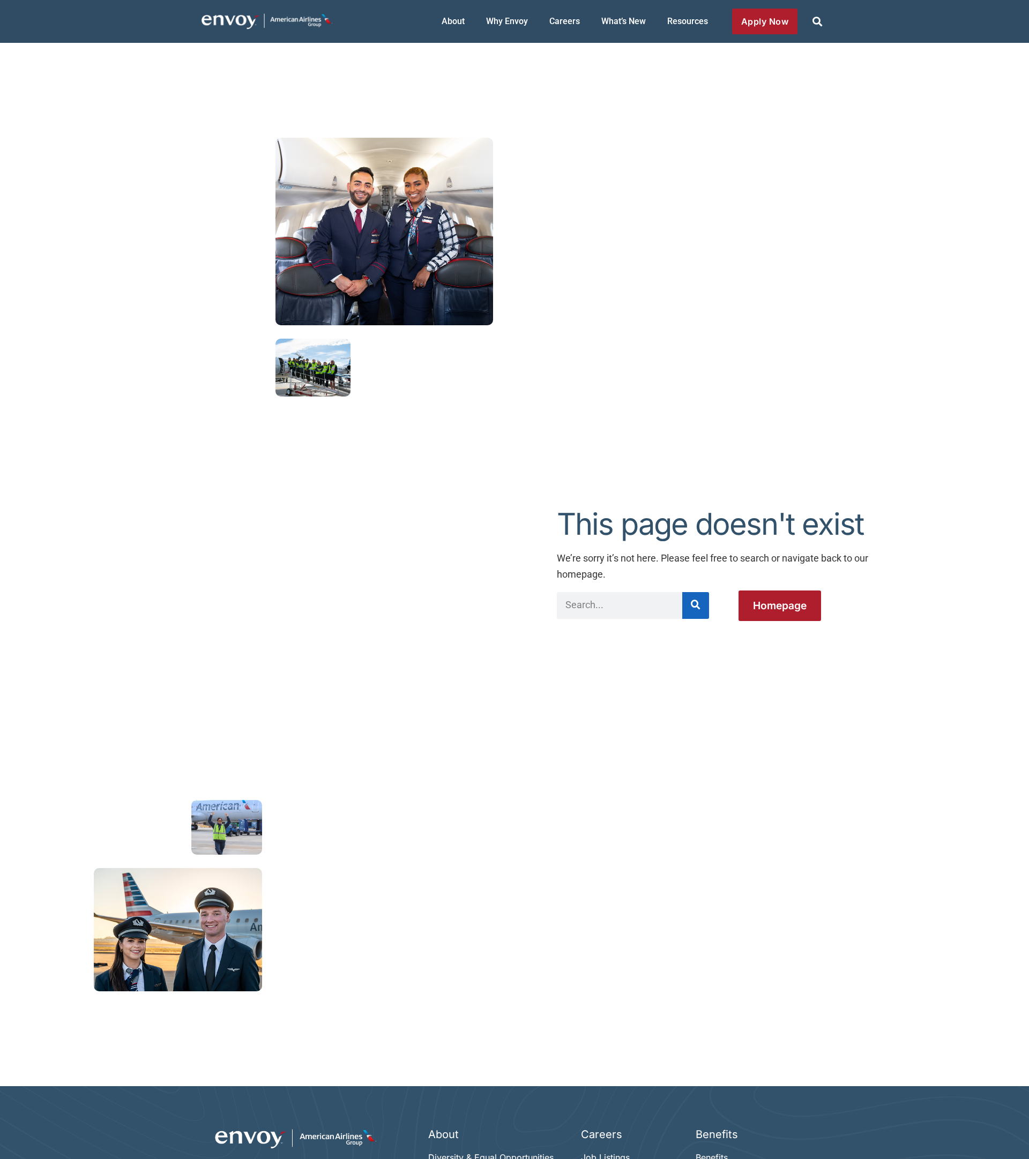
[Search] (695, 605)
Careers (564, 21)
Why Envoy (507, 21)
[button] (817, 22)
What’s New (623, 21)
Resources (687, 21)
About (453, 21)
